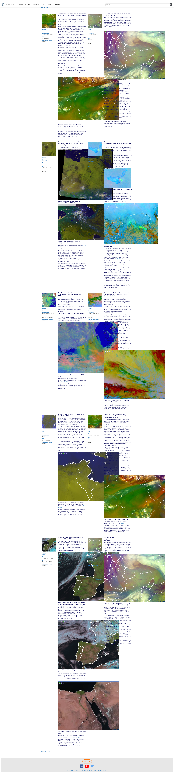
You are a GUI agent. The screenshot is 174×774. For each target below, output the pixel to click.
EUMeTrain (10, 4)
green (43, 31)
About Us (57, 4)
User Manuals (36, 4)
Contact (87, 761)
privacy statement (73, 770)
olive (43, 431)
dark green (45, 160)
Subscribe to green (45, 751)
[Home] (3, 4)
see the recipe (118, 258)
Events (43, 4)
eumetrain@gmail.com (99, 770)
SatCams (50, 4)
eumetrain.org (85, 770)
